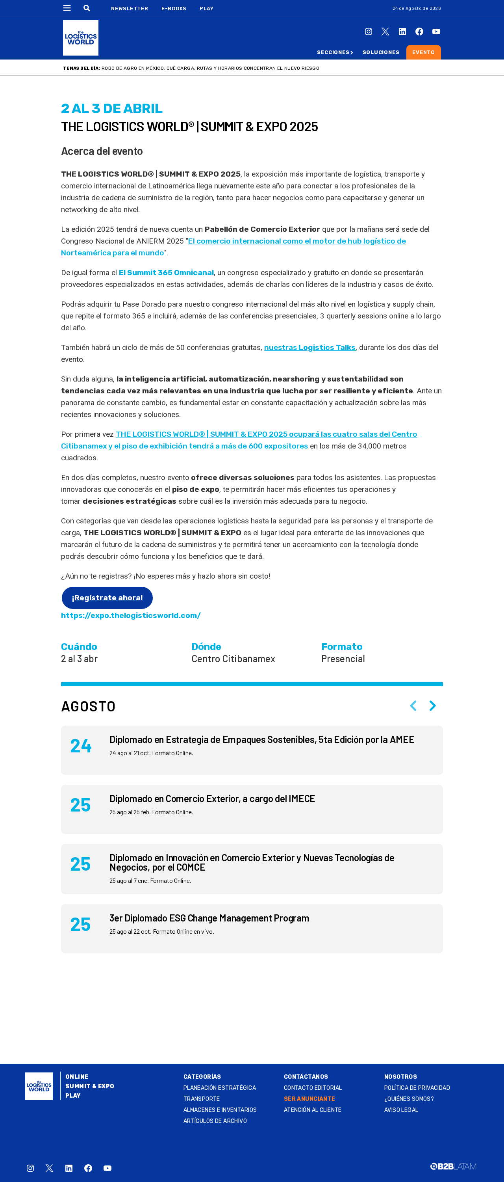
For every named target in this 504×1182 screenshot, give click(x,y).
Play (206, 8)
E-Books (174, 8)
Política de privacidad (417, 1088)
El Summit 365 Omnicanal (166, 272)
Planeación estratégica (219, 1088)
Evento (423, 52)
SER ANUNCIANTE (309, 1099)
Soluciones (381, 52)
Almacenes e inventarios (220, 1110)
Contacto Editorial (313, 1088)
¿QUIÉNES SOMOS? (409, 1099)
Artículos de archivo (215, 1121)
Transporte (201, 1099)
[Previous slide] (413, 706)
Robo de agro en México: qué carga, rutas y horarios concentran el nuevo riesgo (210, 68)
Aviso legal (401, 1110)
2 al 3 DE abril (112, 109)
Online (77, 1077)
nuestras (310, 347)
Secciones (333, 52)
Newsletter (129, 8)
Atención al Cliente (313, 1110)
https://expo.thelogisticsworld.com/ (131, 615)
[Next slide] (432, 706)
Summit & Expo (89, 1086)
